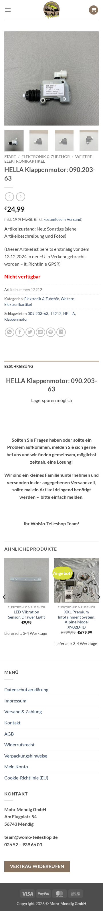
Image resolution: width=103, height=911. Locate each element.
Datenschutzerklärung (26, 689)
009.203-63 (38, 313)
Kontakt (12, 722)
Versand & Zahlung (23, 711)
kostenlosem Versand (62, 219)
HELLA (69, 313)
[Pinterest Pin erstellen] (51, 332)
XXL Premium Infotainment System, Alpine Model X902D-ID (76, 619)
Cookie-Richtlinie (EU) (26, 777)
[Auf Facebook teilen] (20, 332)
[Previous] (13, 78)
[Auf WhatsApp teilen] (9, 332)
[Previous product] (20, 196)
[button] (7, 10)
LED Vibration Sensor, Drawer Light (26, 614)
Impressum (15, 700)
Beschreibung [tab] (18, 366)
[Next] (89, 78)
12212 (56, 313)
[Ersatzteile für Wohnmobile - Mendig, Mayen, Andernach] (51, 10)
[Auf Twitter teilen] (30, 332)
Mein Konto (16, 766)
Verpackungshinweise (25, 755)
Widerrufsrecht (19, 744)
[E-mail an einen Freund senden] (40, 332)
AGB (9, 733)
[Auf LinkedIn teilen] (61, 332)
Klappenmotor (16, 319)
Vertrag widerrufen (37, 866)
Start (10, 156)
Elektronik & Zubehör (45, 156)
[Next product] (9, 196)
